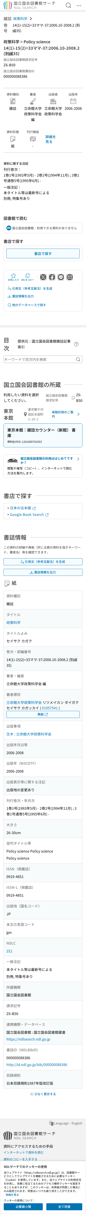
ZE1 (9, 951)
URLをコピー (27, 279)
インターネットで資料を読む (24, 1152)
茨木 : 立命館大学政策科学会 (28, 734)
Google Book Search (27, 514)
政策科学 (20, 18)
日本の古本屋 (21, 507)
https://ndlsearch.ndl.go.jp (28, 1039)
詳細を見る (50, 139)
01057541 (50, 707)
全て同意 (64, 1206)
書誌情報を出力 (23, 296)
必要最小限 (23, 1206)
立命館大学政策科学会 (24, 702)
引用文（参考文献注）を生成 (32, 288)
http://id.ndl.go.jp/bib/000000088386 (36, 1064)
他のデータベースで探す (29, 305)
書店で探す (43, 253)
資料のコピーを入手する (20, 1159)
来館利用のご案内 (62, 414)
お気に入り (13, 279)
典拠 (40, 714)
